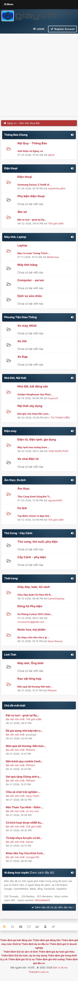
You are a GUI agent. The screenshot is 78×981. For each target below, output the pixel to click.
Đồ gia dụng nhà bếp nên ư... (24, 730)
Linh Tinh (10, 654)
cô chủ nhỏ (32, 811)
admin (51, 154)
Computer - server (30, 280)
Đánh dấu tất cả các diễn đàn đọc (53, 907)
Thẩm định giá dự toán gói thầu (57, 951)
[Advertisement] (39, 75)
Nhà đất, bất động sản (32, 386)
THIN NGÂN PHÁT (58, 451)
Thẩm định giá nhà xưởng (50, 959)
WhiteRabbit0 (42, 900)
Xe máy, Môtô (27, 325)
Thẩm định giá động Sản (47, 940)
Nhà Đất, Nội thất (15, 378)
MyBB (31, 967)
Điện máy (10, 431)
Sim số (22, 212)
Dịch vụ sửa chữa (29, 296)
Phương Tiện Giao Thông (20, 317)
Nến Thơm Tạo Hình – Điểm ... (24, 807)
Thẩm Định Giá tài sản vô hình (20, 951)
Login (40, 29)
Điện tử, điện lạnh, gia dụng (36, 439)
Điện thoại (10, 168)
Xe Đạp (22, 356)
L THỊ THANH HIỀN (59, 417)
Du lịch (22, 508)
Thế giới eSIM (55, 223)
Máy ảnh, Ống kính (30, 663)
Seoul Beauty (55, 641)
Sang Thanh (32, 795)
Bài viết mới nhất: (15, 719)
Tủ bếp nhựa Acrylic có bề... (24, 838)
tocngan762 (32, 857)
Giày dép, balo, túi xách (33, 587)
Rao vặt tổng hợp (29, 678)
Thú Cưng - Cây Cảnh (18, 533)
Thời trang (11, 578)
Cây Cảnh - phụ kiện (31, 557)
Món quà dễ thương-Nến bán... (26, 746)
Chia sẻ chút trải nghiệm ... (23, 792)
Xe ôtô (22, 341)
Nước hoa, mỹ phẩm (31, 629)
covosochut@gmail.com (30, 621)
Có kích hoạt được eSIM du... (24, 822)
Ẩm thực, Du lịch (15, 480)
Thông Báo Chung (16, 134)
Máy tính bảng (27, 265)
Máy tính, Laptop (15, 237)
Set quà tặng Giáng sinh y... (23, 776)
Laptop (22, 245)
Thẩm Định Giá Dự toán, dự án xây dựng (24, 955)
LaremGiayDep (56, 598)
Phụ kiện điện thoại (30, 196)
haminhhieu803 (56, 188)
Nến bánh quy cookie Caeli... (24, 761)
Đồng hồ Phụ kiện (29, 606)
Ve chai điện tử (28, 459)
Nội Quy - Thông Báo (32, 143)
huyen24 (53, 398)
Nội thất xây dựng (29, 406)
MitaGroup (53, 257)
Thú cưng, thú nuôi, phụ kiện (37, 541)
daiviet (29, 841)
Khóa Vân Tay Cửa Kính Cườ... (25, 853)
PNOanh (52, 690)
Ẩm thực (23, 488)
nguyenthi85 (55, 500)
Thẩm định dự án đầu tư (35, 944)
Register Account (64, 29)
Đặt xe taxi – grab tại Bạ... (22, 715)
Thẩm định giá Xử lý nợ (21, 959)
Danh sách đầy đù (41, 872)
